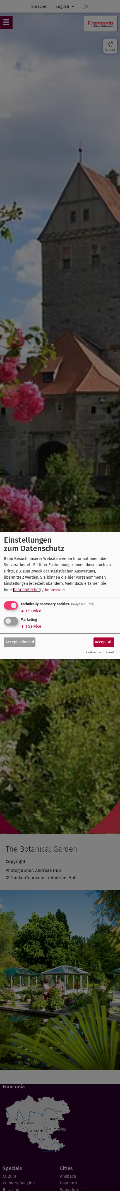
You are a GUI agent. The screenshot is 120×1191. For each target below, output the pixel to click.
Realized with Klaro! (100, 652)
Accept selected (20, 642)
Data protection (27, 590)
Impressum (55, 590)
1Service (31, 611)
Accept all (103, 642)
